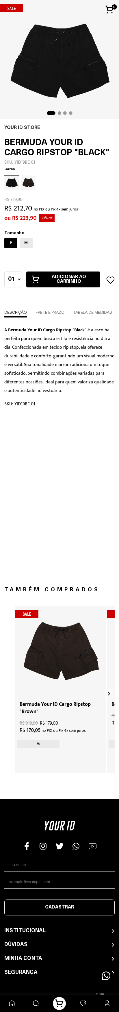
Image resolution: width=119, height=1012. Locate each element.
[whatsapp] (76, 846)
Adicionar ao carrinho (69, 279)
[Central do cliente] (107, 1003)
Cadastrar (59, 907)
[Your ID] (59, 827)
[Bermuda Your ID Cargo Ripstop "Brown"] (60, 651)
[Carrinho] (59, 1003)
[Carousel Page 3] (65, 113)
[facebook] (27, 846)
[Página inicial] (11, 1003)
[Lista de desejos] (83, 1003)
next (109, 694)
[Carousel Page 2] (59, 113)
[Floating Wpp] (106, 976)
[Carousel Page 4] (70, 113)
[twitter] (60, 846)
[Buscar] (35, 1003)
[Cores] (28, 189)
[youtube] (92, 846)
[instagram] (43, 846)
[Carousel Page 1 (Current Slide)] (51, 113)
